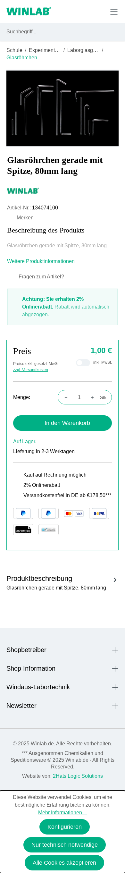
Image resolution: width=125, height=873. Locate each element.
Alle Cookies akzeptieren (64, 863)
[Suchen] (112, 31)
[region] (62, 108)
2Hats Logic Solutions (78, 776)
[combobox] (56, 31)
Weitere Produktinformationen (41, 261)
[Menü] (114, 11)
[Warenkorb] (99, 11)
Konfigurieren (64, 827)
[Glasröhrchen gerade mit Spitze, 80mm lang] (62, 108)
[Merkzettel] (84, 11)
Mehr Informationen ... (62, 812)
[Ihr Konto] (69, 11)
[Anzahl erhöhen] (94, 397)
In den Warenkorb (67, 423)
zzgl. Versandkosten (30, 370)
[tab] (62, 581)
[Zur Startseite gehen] (28, 11)
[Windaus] (62, 190)
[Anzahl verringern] (64, 397)
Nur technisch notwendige (64, 845)
